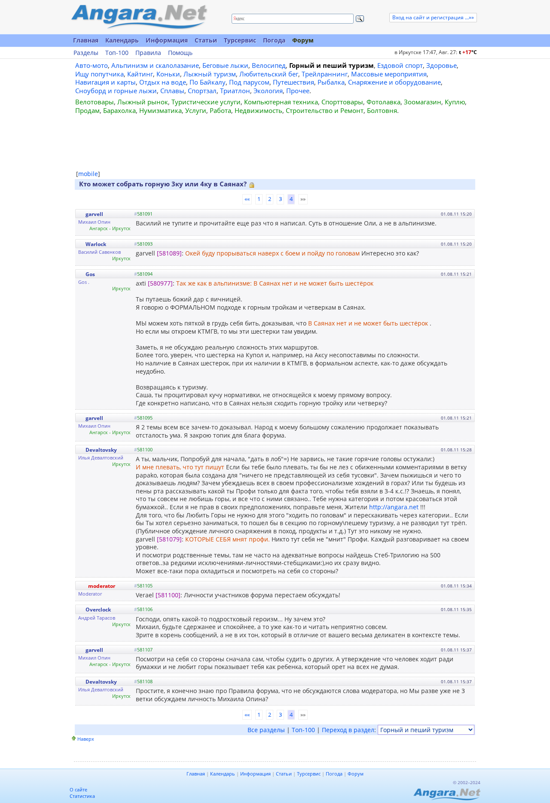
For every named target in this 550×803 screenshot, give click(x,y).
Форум (303, 40)
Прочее (297, 90)
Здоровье (441, 65)
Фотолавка (383, 101)
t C (468, 52)
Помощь (180, 53)
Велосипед (269, 65)
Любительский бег (268, 74)
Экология (268, 90)
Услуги (195, 110)
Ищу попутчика (99, 74)
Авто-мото (91, 65)
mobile (88, 174)
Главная (85, 40)
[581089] (169, 253)
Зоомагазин (422, 101)
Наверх (85, 739)
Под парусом (249, 82)
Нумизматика (160, 110)
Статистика (82, 796)
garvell (94, 214)
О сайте (78, 789)
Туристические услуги (206, 101)
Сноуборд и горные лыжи (116, 90)
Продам (87, 110)
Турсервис (240, 40)
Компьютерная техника (281, 101)
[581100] (168, 595)
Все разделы (266, 730)
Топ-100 (116, 53)
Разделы (85, 53)
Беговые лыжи (225, 65)
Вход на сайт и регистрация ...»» (433, 17)
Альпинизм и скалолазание (155, 65)
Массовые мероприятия (389, 74)
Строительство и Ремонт (325, 110)
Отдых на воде (162, 82)
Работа (220, 110)
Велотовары (94, 101)
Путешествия (293, 82)
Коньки (168, 74)
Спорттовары (342, 101)
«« (247, 199)
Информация (167, 40)
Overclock (98, 609)
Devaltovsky (101, 449)
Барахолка (119, 110)
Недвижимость (258, 110)
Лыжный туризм (209, 74)
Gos (90, 274)
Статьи (206, 40)
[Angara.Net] (139, 17)
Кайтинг (140, 74)
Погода (274, 40)
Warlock (96, 244)
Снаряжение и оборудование (394, 82)
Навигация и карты (105, 82)
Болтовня (382, 110)
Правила (148, 53)
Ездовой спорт (400, 65)
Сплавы (172, 90)
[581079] (169, 539)
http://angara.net (394, 507)
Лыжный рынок (142, 101)
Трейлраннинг (325, 74)
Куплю (455, 101)
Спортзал (202, 90)
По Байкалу (207, 82)
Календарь (122, 40)
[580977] (160, 283)
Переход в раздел (348, 730)
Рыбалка (331, 82)
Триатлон (235, 90)
